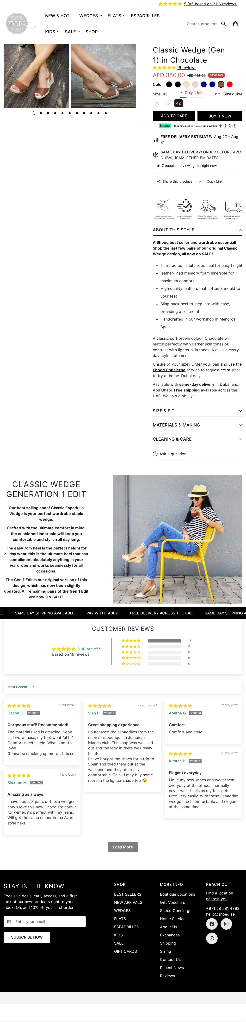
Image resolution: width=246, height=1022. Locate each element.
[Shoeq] (21, 23)
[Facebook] (212, 924)
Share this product (177, 181)
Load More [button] (123, 847)
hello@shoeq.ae (220, 914)
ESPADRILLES (145, 15)
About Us (168, 926)
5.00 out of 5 (89, 649)
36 (168, 104)
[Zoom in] (58, 53)
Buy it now (220, 116)
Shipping (168, 943)
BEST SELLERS (127, 894)
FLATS (114, 15)
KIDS (50, 31)
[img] (19, 705)
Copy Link (215, 181)
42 (179, 104)
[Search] (223, 23)
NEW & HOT (57, 15)
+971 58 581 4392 (223, 908)
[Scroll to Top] (236, 995)
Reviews (167, 975)
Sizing (165, 951)
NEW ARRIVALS (128, 902)
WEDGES (88, 15)
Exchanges (170, 935)
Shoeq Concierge (169, 370)
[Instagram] (226, 924)
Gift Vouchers (172, 902)
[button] (235, 23)
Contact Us (170, 959)
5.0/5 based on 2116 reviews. (210, 3)
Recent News (172, 967)
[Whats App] (212, 938)
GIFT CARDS (125, 951)
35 (157, 104)
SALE (70, 31)
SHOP (92, 31)
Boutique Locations (177, 894)
